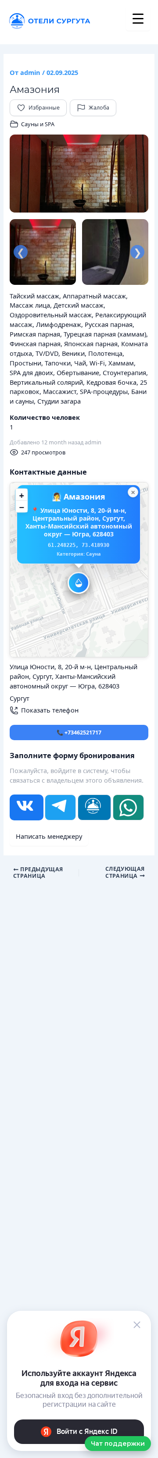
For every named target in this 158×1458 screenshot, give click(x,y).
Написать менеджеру (49, 836)
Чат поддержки (118, 1443)
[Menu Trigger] (138, 19)
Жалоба (99, 107)
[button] (79, 583)
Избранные (44, 107)
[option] (79, 174)
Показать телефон (50, 710)
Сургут (19, 698)
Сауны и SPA (37, 124)
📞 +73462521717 (79, 732)
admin (93, 442)
